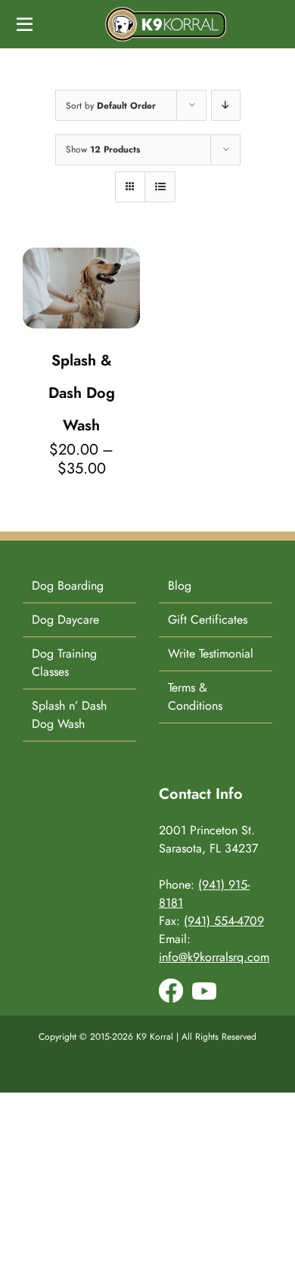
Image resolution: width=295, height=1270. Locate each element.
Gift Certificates (207, 619)
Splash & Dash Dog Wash (81, 393)
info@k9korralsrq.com (214, 957)
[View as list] (160, 187)
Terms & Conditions (195, 696)
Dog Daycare (65, 619)
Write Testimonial (210, 653)
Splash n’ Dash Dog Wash (69, 714)
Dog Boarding (68, 585)
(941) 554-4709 (224, 920)
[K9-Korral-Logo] (165, 12)
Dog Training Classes (64, 662)
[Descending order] (226, 105)
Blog (179, 585)
